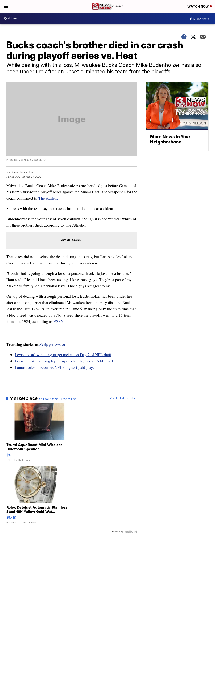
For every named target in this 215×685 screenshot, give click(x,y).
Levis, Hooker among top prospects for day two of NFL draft (64, 361)
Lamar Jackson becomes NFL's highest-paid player (55, 367)
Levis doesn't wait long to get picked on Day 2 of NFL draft (63, 354)
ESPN (59, 321)
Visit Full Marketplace (123, 398)
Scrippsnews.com (54, 344)
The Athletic (48, 198)
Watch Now (198, 6)
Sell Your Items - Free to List (57, 399)
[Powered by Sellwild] (131, 531)
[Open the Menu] (6, 6)
